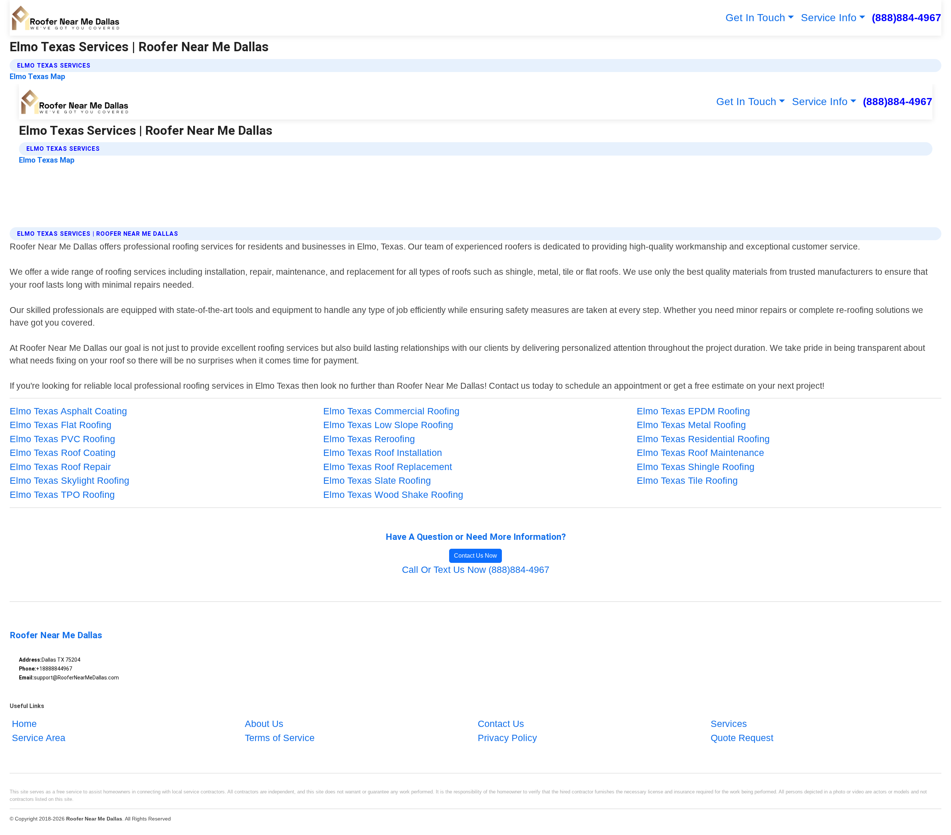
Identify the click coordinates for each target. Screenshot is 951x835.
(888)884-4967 (906, 17)
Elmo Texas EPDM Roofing (693, 411)
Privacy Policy (507, 738)
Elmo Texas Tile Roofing (687, 480)
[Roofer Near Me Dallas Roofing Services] (65, 18)
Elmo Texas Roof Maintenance (700, 452)
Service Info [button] (829, 17)
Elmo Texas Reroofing (369, 439)
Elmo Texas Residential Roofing (703, 439)
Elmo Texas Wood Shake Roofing (393, 494)
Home (24, 723)
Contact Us (501, 723)
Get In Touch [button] (755, 17)
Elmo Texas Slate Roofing (377, 480)
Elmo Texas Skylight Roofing (69, 480)
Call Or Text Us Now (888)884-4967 (475, 569)
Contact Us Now (475, 555)
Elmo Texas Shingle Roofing (695, 466)
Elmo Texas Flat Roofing (60, 425)
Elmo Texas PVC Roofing (62, 439)
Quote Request (742, 738)
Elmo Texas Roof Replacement (387, 466)
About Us (264, 723)
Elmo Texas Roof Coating (63, 452)
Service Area (38, 738)
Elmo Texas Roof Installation (382, 452)
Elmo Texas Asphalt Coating (68, 411)
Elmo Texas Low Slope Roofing (388, 425)
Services (729, 723)
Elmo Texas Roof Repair (60, 466)
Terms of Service (280, 738)
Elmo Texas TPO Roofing (62, 494)
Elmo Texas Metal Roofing (691, 425)
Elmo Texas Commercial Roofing (391, 411)
